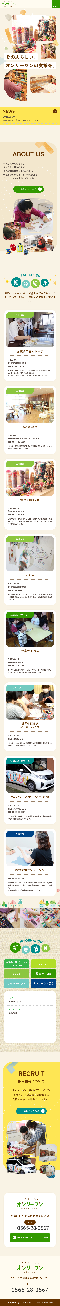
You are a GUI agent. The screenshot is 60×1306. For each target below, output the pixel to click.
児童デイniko (43, 973)
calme (16, 973)
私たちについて (28, 189)
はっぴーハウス (16, 983)
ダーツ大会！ (15, 1001)
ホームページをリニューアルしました (21, 120)
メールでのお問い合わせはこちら (32, 1237)
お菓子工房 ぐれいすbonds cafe (16, 963)
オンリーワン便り (43, 983)
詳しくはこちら (31, 1111)
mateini (43, 964)
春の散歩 (13, 1013)
